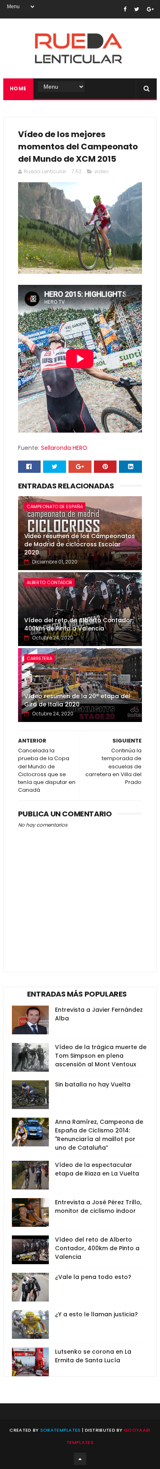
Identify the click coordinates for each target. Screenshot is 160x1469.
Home (18, 88)
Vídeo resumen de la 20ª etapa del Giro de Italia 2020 (77, 700)
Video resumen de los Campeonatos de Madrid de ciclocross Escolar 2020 (79, 544)
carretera (39, 658)
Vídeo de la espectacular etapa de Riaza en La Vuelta (97, 1169)
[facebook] (125, 9)
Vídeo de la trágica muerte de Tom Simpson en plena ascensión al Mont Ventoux (100, 1055)
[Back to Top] (80, 1459)
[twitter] (136, 9)
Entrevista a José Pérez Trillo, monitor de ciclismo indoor (98, 1206)
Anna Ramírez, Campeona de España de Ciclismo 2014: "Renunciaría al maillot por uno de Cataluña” (99, 1135)
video (101, 171)
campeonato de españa (55, 506)
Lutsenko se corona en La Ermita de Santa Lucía (93, 1356)
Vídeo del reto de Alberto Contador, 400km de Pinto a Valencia (79, 624)
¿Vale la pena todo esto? (93, 1277)
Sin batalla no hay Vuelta (92, 1084)
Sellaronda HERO (64, 448)
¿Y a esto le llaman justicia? (96, 1314)
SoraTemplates (60, 1430)
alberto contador (49, 582)
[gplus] (150, 9)
